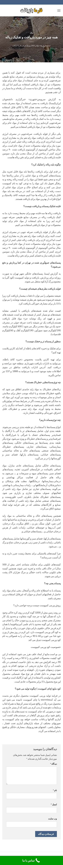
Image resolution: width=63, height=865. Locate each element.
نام (55, 790)
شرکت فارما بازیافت (19, 46)
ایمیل (54, 804)
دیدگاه (53, 763)
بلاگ (31, 33)
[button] (59, 10)
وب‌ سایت (52, 818)
